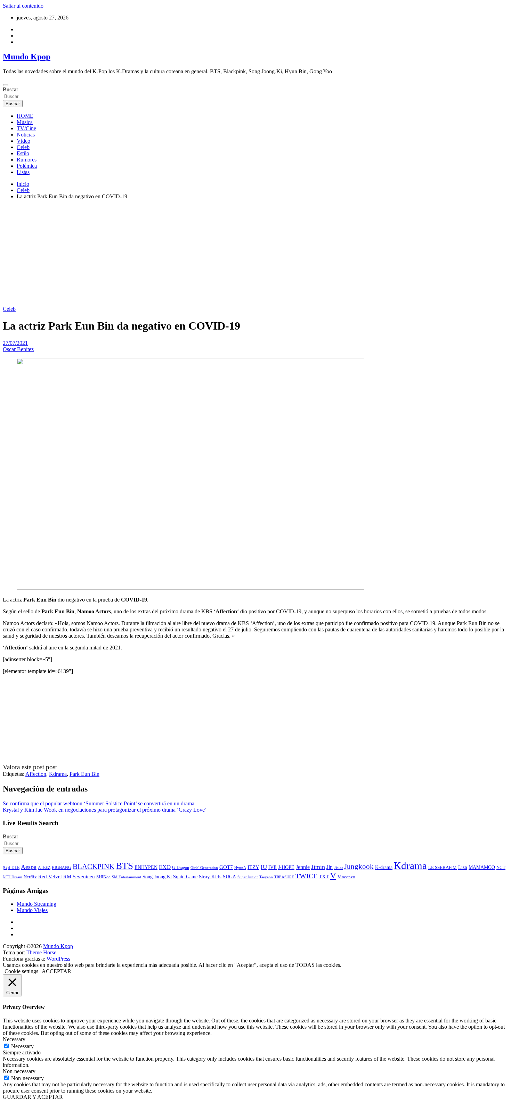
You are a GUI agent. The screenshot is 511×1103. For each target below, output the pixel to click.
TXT (324, 876)
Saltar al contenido (23, 6)
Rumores (26, 160)
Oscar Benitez (18, 349)
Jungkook (359, 866)
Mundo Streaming (36, 904)
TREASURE (284, 877)
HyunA (240, 867)
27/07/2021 (15, 343)
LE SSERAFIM (442, 867)
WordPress (58, 959)
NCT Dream (12, 877)
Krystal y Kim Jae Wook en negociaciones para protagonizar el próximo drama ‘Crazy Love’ (104, 810)
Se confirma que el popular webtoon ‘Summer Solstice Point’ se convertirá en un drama (98, 803)
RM (67, 876)
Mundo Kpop (26, 56)
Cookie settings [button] (21, 971)
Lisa (462, 867)
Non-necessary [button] (19, 1071)
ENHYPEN (146, 867)
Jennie (303, 867)
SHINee (103, 876)
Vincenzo (346, 876)
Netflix (30, 876)
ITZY (253, 867)
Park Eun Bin (84, 774)
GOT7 (226, 867)
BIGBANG (61, 867)
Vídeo (23, 141)
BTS (124, 866)
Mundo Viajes (32, 910)
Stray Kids (210, 876)
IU (264, 867)
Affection (35, 774)
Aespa (28, 866)
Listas (23, 172)
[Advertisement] (255, 253)
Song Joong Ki (157, 876)
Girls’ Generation (204, 867)
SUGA (229, 876)
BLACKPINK (93, 866)
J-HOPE (286, 867)
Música (25, 122)
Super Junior (247, 877)
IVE (272, 867)
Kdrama (58, 774)
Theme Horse (41, 952)
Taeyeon (266, 877)
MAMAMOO (482, 867)
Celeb (23, 147)
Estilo (23, 153)
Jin (329, 867)
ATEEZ (44, 867)
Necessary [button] (14, 1039)
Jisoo (338, 867)
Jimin (318, 866)
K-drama (383, 867)
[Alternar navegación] (5, 85)
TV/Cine (26, 128)
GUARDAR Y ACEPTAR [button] (33, 1097)
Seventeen (84, 876)
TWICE (306, 876)
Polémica (27, 166)
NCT (500, 867)
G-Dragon (180, 867)
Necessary (22, 1046)
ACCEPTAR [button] (56, 971)
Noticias (26, 135)
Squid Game (185, 876)
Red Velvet (50, 876)
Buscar (10, 89)
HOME (25, 116)
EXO (165, 866)
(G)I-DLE (11, 867)
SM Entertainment (126, 877)
